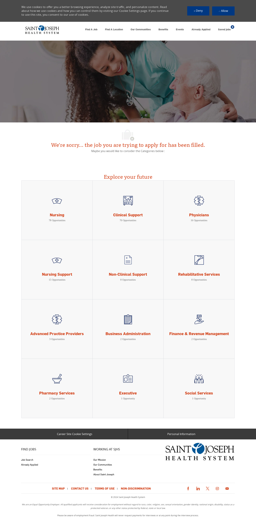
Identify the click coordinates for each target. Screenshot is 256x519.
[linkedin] (198, 488)
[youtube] (227, 488)
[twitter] (207, 488)
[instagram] (217, 488)
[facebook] (188, 488)
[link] (42, 31)
